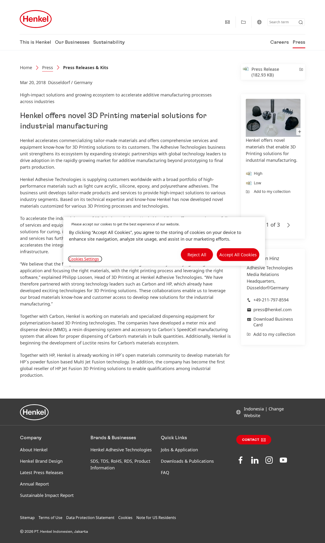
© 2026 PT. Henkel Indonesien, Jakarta (54, 531)
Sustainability (109, 42)
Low (257, 183)
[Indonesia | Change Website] (259, 22)
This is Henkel (35, 42)
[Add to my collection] (301, 72)
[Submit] (301, 22)
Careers (279, 42)
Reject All (196, 254)
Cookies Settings (84, 259)
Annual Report (34, 484)
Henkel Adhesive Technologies (121, 449)
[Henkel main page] (36, 19)
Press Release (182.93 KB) (265, 72)
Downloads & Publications (187, 461)
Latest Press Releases (41, 472)
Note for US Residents (156, 517)
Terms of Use (50, 517)
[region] (164, 241)
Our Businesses (72, 42)
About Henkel (34, 449)
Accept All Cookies (238, 254)
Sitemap (27, 517)
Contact (250, 440)
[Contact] (227, 22)
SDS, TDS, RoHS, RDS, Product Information (120, 464)
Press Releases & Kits (85, 67)
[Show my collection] (243, 22)
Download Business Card (273, 321)
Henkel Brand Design (41, 461)
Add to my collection (272, 191)
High (258, 173)
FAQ (165, 472)
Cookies (125, 517)
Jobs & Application (179, 449)
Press (299, 42)
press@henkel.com (272, 309)
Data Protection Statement (90, 517)
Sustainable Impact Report (47, 495)
